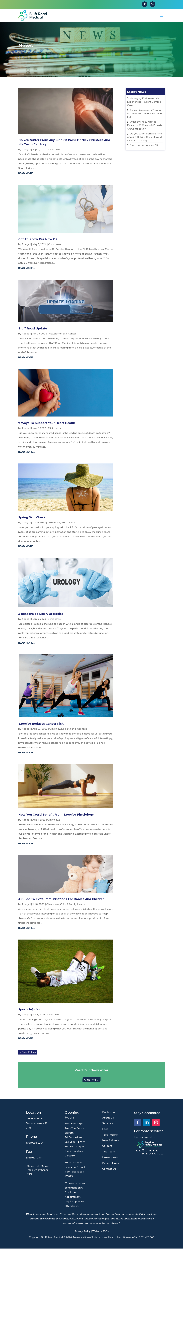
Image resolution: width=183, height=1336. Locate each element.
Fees (105, 1129)
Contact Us (109, 1168)
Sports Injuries (29, 1009)
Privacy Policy (82, 1231)
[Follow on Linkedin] (146, 1122)
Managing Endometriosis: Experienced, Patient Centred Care (144, 102)
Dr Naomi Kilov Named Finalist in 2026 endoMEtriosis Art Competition (144, 125)
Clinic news (54, 149)
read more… (26, 173)
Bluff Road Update (32, 328)
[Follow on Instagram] (156, 1122)
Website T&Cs (100, 1231)
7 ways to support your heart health (46, 423)
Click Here (90, 1079)
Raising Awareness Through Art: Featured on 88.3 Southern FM (145, 113)
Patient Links (110, 1163)
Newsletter (55, 333)
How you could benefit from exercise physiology (56, 814)
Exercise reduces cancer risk (41, 723)
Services (107, 1123)
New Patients (110, 1140)
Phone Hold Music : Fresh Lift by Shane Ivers (37, 1170)
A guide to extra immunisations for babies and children (61, 899)
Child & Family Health (72, 904)
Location (33, 1112)
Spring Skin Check (32, 517)
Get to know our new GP (37, 239)
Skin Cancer (69, 333)
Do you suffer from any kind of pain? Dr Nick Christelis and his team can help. (144, 137)
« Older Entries (28, 1052)
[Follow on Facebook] (137, 1122)
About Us (108, 1117)
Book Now (108, 1112)
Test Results (110, 1134)
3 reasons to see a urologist (40, 614)
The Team (108, 1151)
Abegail (26, 149)
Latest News (110, 1157)
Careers (107, 1145)
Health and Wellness (75, 728)
